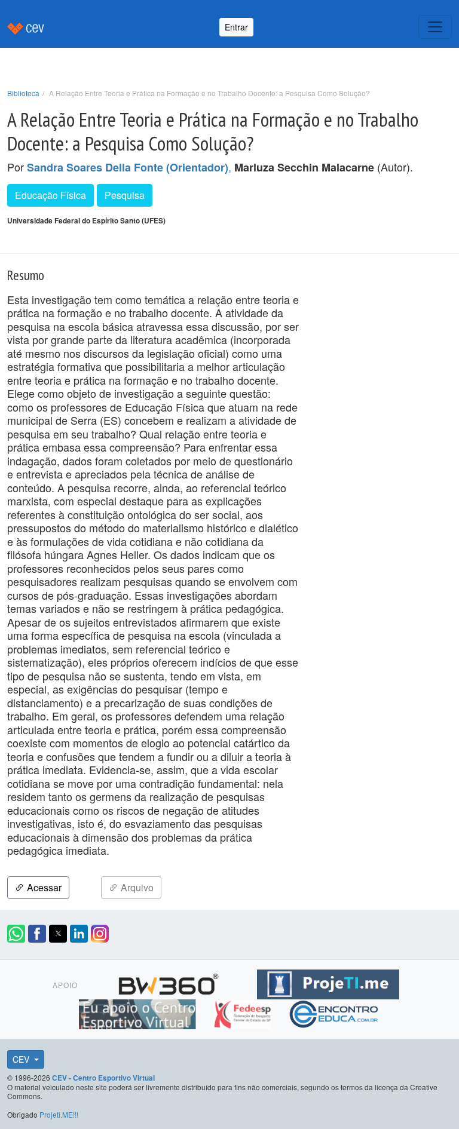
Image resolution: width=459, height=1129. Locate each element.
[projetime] (328, 982)
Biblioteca (23, 93)
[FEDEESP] (243, 1012)
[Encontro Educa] (334, 1012)
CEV (22, 1059)
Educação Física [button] (50, 195)
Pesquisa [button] (125, 195)
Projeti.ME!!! (58, 1114)
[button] (16, 934)
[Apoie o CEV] (139, 1012)
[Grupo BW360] (170, 982)
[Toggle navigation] (435, 27)
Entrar (236, 27)
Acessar (43, 887)
